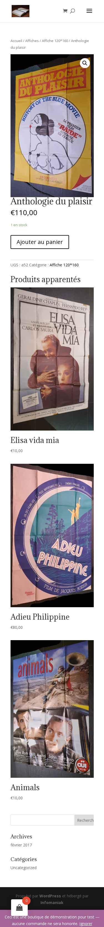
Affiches (32, 40)
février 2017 (21, 845)
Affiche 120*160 (55, 40)
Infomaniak (52, 902)
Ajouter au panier (40, 242)
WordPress (50, 895)
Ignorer (85, 923)
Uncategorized (24, 867)
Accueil (16, 40)
